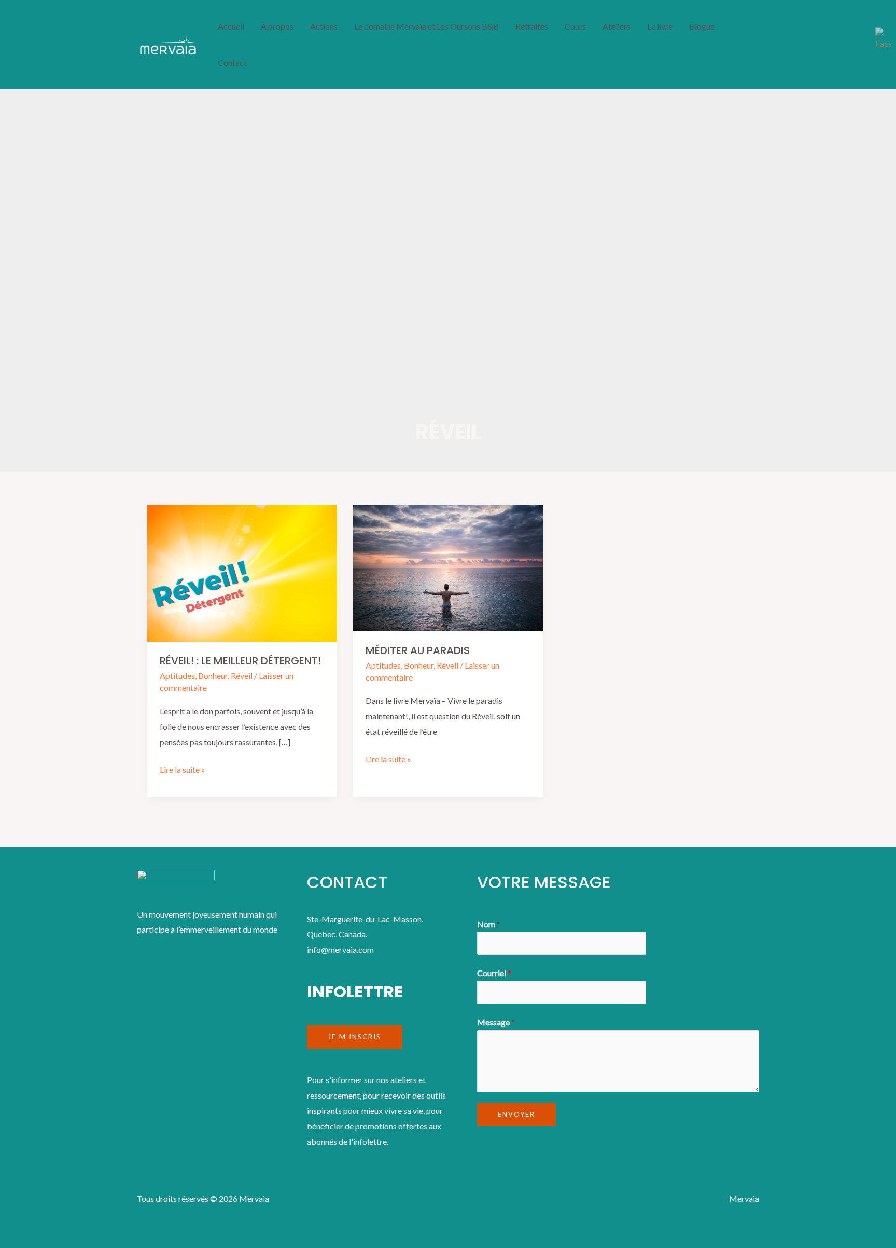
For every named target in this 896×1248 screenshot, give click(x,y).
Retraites (531, 26)
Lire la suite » (182, 768)
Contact (232, 62)
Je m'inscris (354, 1037)
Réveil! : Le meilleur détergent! (240, 661)
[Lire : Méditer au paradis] (447, 567)
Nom (488, 924)
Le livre (660, 26)
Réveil (242, 676)
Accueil (231, 26)
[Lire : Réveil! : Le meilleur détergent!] (242, 572)
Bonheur (213, 676)
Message (496, 1022)
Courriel (494, 973)
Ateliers (617, 26)
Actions (324, 26)
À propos (277, 26)
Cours (575, 26)
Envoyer (516, 1114)
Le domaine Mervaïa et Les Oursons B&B (426, 26)
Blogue (702, 26)
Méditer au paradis (418, 650)
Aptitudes (177, 676)
